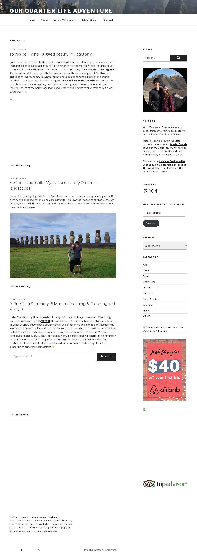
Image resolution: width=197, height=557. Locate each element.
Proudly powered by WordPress (100, 550)
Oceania (147, 287)
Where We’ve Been (64, 20)
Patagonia (107, 69)
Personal (147, 293)
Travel (146, 310)
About (44, 20)
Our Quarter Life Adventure (61, 10)
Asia (145, 264)
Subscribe (107, 356)
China (146, 270)
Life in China (89, 20)
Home (32, 20)
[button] (63, 127)
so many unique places (97, 196)
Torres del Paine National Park (79, 80)
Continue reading (20, 165)
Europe (146, 276)
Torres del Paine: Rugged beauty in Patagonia (50, 54)
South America (150, 299)
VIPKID (45, 321)
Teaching (147, 305)
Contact (108, 20)
